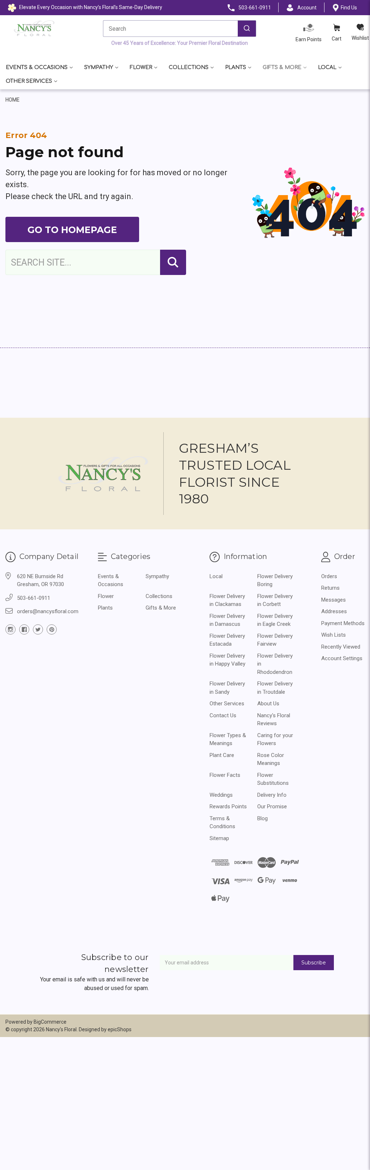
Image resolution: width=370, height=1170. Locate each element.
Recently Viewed (340, 647)
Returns (330, 588)
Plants (235, 67)
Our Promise (272, 806)
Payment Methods (343, 623)
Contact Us (223, 715)
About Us (268, 703)
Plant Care (222, 755)
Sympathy (98, 67)
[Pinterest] (52, 629)
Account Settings (341, 658)
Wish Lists (333, 635)
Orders (329, 576)
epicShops (120, 1029)
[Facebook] (24, 629)
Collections (188, 67)
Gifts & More (282, 67)
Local (327, 67)
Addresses (334, 611)
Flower (141, 67)
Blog (262, 818)
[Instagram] (10, 629)
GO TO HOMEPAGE (72, 229)
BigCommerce (50, 1022)
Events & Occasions (37, 67)
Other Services (29, 81)
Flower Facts (225, 775)
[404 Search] (173, 262)
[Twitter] (38, 629)
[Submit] (246, 28)
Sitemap (219, 838)
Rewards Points (228, 806)
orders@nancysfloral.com (47, 611)
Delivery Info (272, 795)
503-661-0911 (33, 598)
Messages (333, 600)
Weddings (221, 795)
